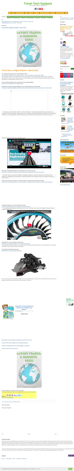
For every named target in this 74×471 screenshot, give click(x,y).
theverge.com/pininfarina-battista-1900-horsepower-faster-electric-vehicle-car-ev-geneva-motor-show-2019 (26, 88)
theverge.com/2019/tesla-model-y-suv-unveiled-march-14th (15, 243)
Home (10, 12)
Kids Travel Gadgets (60, 12)
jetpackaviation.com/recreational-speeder (11, 250)
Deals (26, 12)
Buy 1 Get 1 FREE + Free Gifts (11, 22)
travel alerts (10, 16)
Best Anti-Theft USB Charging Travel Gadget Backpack (14, 342)
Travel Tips (52, 12)
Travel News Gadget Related (14, 401)
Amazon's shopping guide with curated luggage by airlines (15, 345)
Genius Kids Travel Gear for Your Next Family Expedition (66, 84)
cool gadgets (43, 16)
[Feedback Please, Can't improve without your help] (71, 456)
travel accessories (16, 16)
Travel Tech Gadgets (38, 3)
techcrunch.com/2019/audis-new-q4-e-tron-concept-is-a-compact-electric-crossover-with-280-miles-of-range (26, 182)
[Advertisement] (29, 126)
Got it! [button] (70, 468)
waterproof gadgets (30, 16)
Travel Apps (36, 12)
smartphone (37, 16)
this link (18, 450)
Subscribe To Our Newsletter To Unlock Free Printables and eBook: (24, 307)
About (13, 12)
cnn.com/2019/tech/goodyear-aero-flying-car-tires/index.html (15, 206)
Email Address (18, 311)
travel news (6, 401)
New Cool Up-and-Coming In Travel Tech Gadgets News (66, 135)
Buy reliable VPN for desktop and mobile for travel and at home (16, 340)
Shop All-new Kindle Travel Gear (9, 348)
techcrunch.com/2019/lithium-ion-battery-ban (12, 83)
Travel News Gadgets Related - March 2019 (14, 27)
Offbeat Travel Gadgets (44, 12)
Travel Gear (31, 12)
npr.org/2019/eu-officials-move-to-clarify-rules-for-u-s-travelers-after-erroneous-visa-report (22, 75)
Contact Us (24, 458)
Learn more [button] (37, 468)
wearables (23, 16)
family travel (50, 16)
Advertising (18, 458)
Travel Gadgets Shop (20, 12)
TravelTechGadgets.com (65, 58)
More (66, 12)
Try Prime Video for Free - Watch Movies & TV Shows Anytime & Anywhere (17, 21)
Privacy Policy (9, 458)
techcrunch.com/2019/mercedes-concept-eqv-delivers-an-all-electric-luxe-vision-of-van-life (22, 172)
